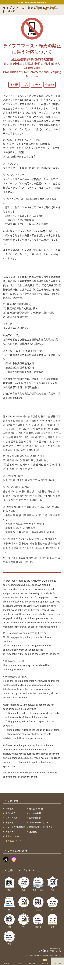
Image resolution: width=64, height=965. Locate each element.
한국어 (36, 84)
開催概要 (9, 809)
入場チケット (11, 832)
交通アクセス (11, 818)
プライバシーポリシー (39, 822)
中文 (25, 84)
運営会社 (33, 832)
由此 (34, 387)
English (49, 84)
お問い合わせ (35, 818)
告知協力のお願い (37, 809)
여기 (37, 547)
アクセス (19, 963)
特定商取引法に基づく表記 (40, 827)
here (33, 762)
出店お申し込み (12, 836)
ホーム (6, 963)
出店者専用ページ (13, 841)
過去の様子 (10, 813)
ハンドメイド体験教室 (15, 827)
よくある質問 (35, 813)
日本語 (14, 84)
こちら (32, 239)
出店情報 (32, 963)
